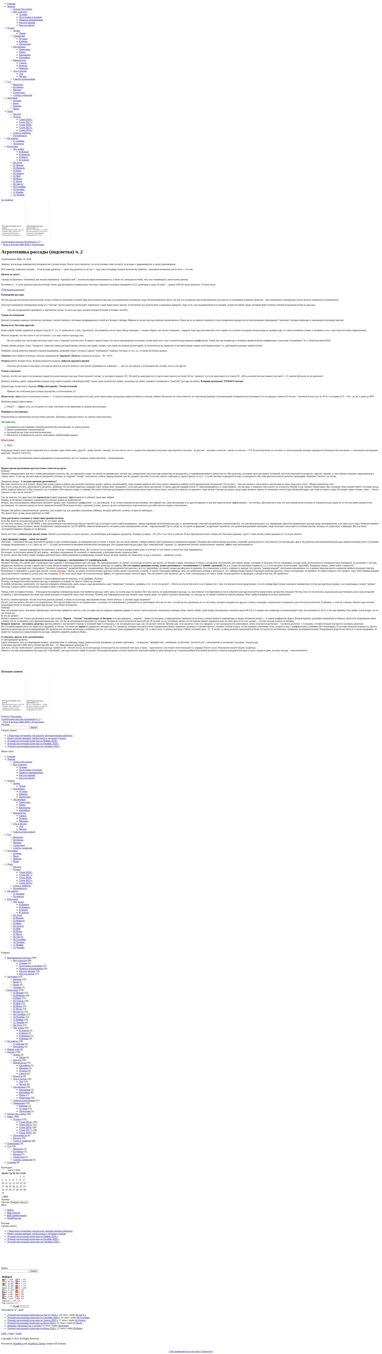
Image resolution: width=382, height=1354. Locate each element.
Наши (16, 108)
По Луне (17, 162)
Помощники (13, 1143)
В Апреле (24, 160)
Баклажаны (25, 55)
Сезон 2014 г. (26, 130)
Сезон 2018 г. (26, 119)
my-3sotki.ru (7, 200)
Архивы (5, 1202)
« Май (5, 1196)
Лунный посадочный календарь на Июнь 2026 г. (32, 1328)
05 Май (17, 176)
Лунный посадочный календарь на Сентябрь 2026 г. (33, 746)
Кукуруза (18, 1076)
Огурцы (23, 38)
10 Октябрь (19, 189)
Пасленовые (19, 46)
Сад (9, 81)
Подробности (20, 135)
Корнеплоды (19, 60)
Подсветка (18, 143)
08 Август (18, 184)
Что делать (18, 149)
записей (13, 1212)
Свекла (22, 63)
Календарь (12, 146)
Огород (11, 28)
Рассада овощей (27, 22)
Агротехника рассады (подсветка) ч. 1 (20, 241)
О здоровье (18, 141)
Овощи (10, 1052)
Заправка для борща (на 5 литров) (24, 1325)
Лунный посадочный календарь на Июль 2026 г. (31, 1323)
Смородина (19, 92)
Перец (22, 52)
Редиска (23, 65)
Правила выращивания (31, 20)
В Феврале (24, 154)
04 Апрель (18, 173)
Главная (11, 3)
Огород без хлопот (22, 9)
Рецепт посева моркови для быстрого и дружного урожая (36, 738)
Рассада (17, 114)
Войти (10, 1210)
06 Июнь (17, 178)
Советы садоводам (22, 95)
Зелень (16, 30)
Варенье (17, 106)
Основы (23, 14)
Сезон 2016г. (25, 125)
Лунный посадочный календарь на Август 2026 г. (32, 1315)
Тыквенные (19, 36)
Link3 (18, 1333)
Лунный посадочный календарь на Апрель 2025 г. (32, 1320)
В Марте (23, 157)
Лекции (11, 6)
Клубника (18, 87)
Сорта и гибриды (22, 133)
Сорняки (11, 1162)
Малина (17, 90)
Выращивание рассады (19, 957)
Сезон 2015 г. (26, 127)
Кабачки (23, 41)
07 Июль (17, 181)
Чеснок (22, 76)
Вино (16, 103)
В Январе (24, 151)
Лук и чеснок (20, 71)
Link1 (4, 1333)
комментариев (17, 1215)
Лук (21, 73)
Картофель (24, 57)
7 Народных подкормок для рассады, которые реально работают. (40, 735)
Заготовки (12, 98)
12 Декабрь (18, 195)
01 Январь (18, 165)
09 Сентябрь (19, 186)
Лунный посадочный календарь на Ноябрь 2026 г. (32, 741)
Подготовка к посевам (30, 17)
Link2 (11, 1333)
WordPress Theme (36, 1343)
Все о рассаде (20, 11)
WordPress (18, 1343)
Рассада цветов (26, 25)
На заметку (13, 138)
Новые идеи (13, 1049)
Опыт (10, 111)
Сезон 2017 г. (26, 122)
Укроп (22, 33)
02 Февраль (19, 168)
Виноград (18, 84)
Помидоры (24, 49)
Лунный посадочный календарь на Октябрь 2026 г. (33, 743)
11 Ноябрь (18, 192)
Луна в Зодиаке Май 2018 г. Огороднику (23, 244)
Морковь (23, 68)
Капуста (17, 1060)
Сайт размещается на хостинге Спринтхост (191, 1351)
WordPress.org (14, 1218)
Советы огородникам (24, 79)
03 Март (17, 170)
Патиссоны (25, 44)
